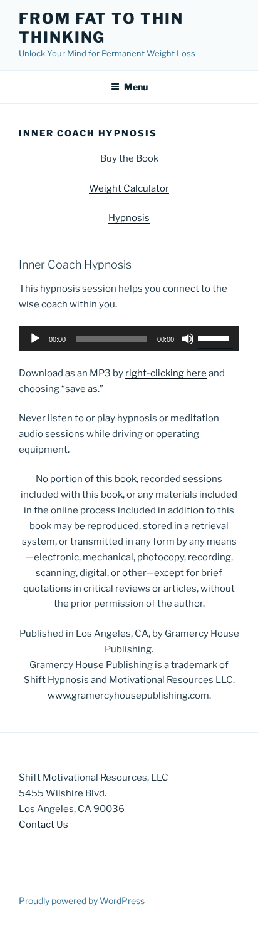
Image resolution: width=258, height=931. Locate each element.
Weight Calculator (129, 188)
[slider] (215, 337)
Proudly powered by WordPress (82, 900)
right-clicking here (166, 373)
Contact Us (43, 824)
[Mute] (188, 338)
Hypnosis (129, 218)
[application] (129, 338)
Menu (136, 86)
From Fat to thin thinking (101, 27)
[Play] (35, 338)
